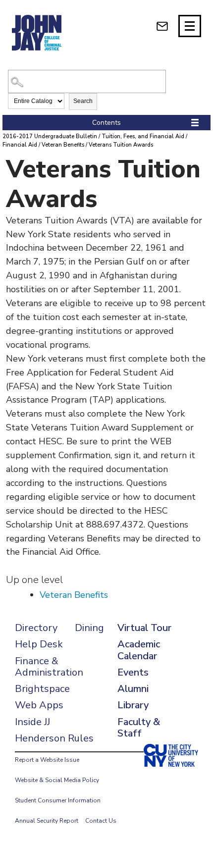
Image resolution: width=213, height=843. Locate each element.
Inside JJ (32, 722)
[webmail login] (162, 26)
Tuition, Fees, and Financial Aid (143, 136)
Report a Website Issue (47, 760)
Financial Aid (19, 145)
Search (83, 101)
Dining (89, 627)
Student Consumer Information (58, 800)
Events (133, 672)
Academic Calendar (138, 649)
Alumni (133, 688)
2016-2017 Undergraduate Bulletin (49, 136)
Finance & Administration (49, 666)
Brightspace (42, 688)
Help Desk (39, 644)
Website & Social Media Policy (57, 780)
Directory (36, 627)
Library (133, 705)
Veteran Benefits (63, 145)
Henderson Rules (54, 738)
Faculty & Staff (138, 727)
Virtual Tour (144, 627)
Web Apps (39, 705)
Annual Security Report (46, 821)
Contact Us (100, 821)
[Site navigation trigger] (189, 26)
